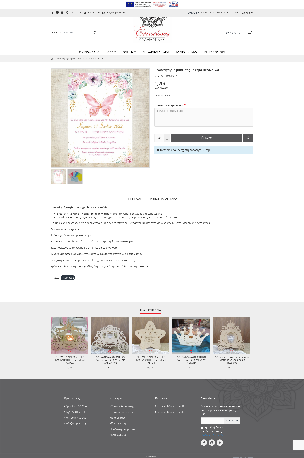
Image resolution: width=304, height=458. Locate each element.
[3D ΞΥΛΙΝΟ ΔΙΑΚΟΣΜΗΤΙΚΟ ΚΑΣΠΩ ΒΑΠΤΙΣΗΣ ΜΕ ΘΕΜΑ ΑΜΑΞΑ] (69, 335)
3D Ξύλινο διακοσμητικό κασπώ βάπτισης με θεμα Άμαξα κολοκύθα (232, 360)
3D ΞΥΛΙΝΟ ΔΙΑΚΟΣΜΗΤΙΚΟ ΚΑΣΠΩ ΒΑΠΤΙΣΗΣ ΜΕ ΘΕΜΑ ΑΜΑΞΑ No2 (110, 360)
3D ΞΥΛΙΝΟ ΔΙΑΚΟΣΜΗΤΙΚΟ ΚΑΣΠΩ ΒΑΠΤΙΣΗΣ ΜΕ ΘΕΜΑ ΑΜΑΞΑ (70, 360)
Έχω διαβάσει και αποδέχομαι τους (214, 431)
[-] (167, 140)
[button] (206, 138)
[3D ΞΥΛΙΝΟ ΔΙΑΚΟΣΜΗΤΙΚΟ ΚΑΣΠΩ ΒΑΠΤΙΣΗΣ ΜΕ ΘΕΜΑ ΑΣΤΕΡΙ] (150, 335)
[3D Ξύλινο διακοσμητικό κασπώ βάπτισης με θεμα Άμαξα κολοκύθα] (231, 335)
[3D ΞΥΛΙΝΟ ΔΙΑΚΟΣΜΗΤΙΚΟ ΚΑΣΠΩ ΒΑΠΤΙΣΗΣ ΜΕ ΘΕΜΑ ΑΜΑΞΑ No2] (110, 335)
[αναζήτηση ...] (95, 32)
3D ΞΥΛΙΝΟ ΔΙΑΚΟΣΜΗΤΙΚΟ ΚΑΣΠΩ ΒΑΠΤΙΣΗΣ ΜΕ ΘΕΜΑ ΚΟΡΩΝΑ (191, 360)
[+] (167, 136)
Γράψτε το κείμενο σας (169, 105)
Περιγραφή (134, 199)
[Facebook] (53, 13)
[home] (52, 58)
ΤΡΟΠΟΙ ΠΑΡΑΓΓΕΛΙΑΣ (162, 199)
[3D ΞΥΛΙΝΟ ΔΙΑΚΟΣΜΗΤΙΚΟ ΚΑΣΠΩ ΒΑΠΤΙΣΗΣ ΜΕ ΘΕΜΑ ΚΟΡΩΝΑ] (191, 335)
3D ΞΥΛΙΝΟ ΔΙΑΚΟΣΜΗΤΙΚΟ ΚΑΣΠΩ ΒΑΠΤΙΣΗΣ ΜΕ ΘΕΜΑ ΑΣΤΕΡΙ (151, 360)
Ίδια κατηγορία (150, 310)
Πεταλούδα (68, 277)
